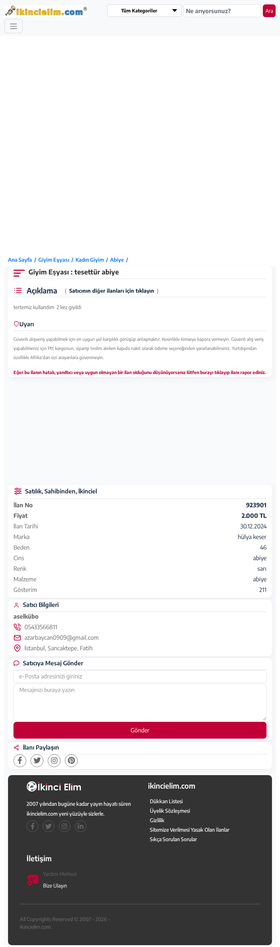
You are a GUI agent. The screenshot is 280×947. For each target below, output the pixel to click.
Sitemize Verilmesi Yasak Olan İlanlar (189, 830)
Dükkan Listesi (166, 801)
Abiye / (120, 260)
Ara (269, 11)
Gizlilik (157, 820)
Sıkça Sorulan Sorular (173, 839)
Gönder (140, 730)
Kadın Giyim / (92, 260)
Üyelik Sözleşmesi (170, 811)
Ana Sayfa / (23, 260)
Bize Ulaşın (55, 885)
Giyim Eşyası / (56, 260)
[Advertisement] (33, 145)
